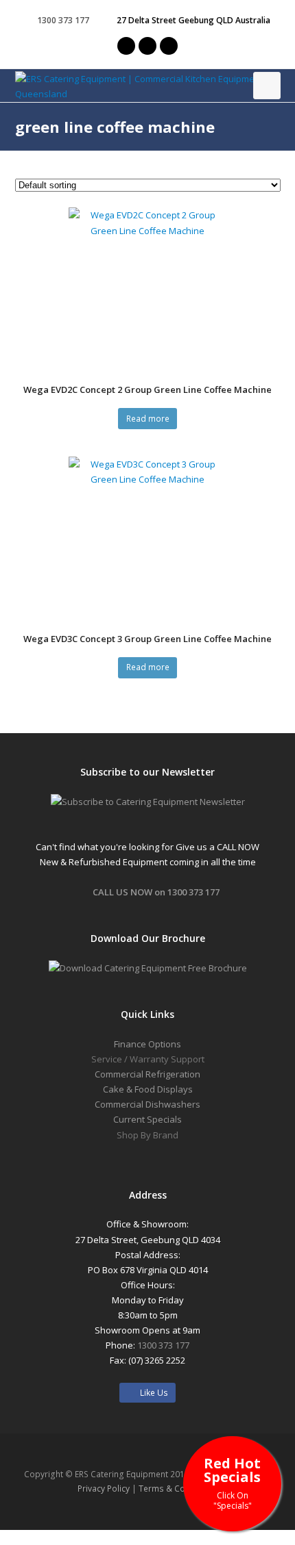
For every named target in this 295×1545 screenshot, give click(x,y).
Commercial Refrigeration (147, 1074)
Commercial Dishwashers (147, 1104)
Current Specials (147, 1119)
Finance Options (147, 1044)
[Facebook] (147, 46)
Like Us (151, 1393)
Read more (147, 418)
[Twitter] (126, 46)
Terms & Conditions (178, 1488)
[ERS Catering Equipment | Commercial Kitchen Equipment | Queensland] (148, 86)
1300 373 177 (163, 1345)
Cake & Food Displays (148, 1089)
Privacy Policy (104, 1488)
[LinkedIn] (169, 46)
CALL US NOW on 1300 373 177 (156, 892)
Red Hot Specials (232, 1482)
